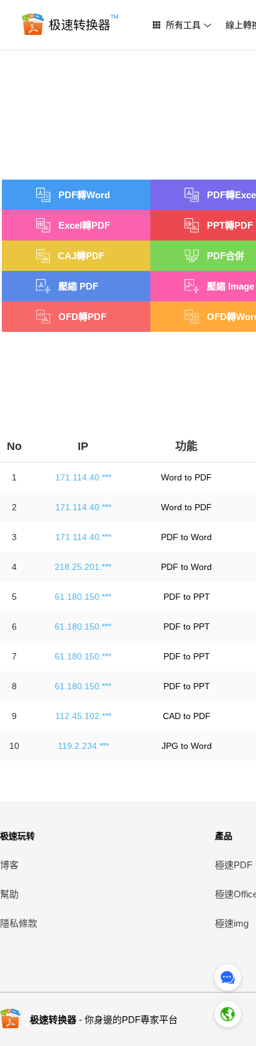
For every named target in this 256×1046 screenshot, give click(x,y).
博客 (9, 865)
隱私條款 (18, 923)
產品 (223, 836)
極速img (232, 923)
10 (14, 746)
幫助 (9, 894)
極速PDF (233, 865)
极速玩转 (17, 836)
